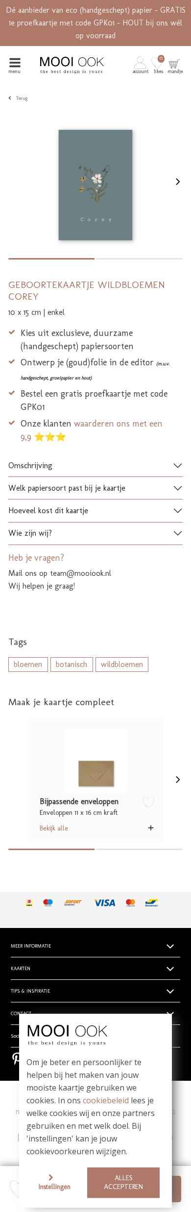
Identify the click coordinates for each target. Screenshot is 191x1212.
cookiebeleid (106, 1100)
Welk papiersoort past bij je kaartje (66, 488)
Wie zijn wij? (30, 533)
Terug (22, 98)
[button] (141, 65)
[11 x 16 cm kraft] (96, 760)
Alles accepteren (123, 1182)
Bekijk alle (54, 828)
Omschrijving (30, 465)
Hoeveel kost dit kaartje (48, 510)
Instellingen (55, 1186)
